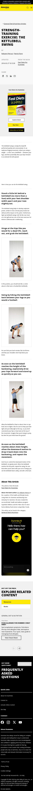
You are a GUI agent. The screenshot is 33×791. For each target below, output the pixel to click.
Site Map (3, 709)
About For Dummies (7, 696)
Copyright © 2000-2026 (8, 779)
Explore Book (16, 120)
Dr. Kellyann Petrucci (23, 492)
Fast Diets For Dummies (22, 63)
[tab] (15, 602)
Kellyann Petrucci (7, 54)
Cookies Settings (6, 771)
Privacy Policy (5, 766)
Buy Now (15, 125)
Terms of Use (5, 762)
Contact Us (4, 700)
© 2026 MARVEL (6, 789)
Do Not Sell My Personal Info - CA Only (12, 775)
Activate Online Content (8, 705)
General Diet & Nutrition (9, 512)
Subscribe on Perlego (16, 130)
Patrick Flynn (18, 54)
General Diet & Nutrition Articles (15, 24)
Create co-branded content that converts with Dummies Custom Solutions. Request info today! (16, 2)
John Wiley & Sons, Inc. (23, 779)
